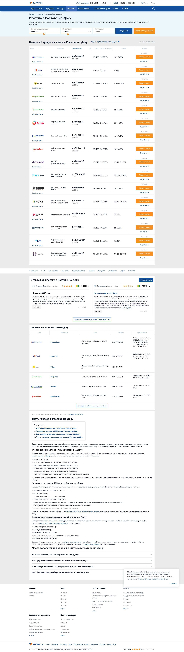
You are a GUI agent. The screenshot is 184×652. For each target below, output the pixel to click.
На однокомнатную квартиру (133, 593)
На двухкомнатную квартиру (133, 596)
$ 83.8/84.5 (94, 3)
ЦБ (117, 3)
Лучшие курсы (83, 3)
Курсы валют (37, 8)
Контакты (63, 644)
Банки (125, 8)
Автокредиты (84, 8)
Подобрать (124, 31)
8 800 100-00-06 (117, 342)
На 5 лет (63, 596)
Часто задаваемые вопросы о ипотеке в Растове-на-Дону (59, 437)
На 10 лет (64, 599)
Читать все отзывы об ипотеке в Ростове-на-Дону (92, 319)
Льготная (131, 271)
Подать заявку (144, 57)
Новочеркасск (66, 632)
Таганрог (64, 623)
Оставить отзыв (146, 280)
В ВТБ (43, 271)
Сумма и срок (77, 48)
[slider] (44, 34)
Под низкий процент (36, 593)
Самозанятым (97, 593)
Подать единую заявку (144, 31)
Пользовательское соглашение (86, 644)
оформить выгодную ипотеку (74, 542)
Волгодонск (65, 629)
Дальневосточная (35, 620)
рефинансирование (92, 544)
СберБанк (54, 377)
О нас (48, 644)
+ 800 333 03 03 (117, 356)
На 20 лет (64, 605)
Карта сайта (111, 644)
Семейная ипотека (35, 626)
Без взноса (65, 271)
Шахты (63, 626)
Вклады (60, 8)
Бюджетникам (34, 623)
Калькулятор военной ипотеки (102, 601)
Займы (116, 8)
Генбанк (53, 386)
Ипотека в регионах (67, 620)
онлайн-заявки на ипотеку (54, 521)
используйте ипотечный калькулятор (53, 523)
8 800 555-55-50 (117, 377)
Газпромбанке (93, 511)
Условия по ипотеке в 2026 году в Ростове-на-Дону (57, 431)
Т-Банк (53, 367)
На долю (126, 599)
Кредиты (50, 8)
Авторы (102, 644)
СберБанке (69, 511)
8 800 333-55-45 (117, 387)
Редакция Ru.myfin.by (75, 414)
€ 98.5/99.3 (103, 3)
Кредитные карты (102, 8)
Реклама (54, 644)
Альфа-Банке (83, 511)
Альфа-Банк (55, 396)
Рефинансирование (78, 271)
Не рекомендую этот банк (105, 293)
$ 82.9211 (123, 3)
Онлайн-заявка (97, 604)
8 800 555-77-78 (117, 367)
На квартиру (112, 271)
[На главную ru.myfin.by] (36, 644)
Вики (70, 644)
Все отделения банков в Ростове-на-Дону (92, 406)
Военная (92, 271)
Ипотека (71, 8)
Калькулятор (53, 271)
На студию (127, 602)
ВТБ (75, 511)
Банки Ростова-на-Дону (41, 456)
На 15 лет (64, 602)
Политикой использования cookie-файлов (153, 579)
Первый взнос (67, 29)
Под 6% (122, 271)
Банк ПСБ (54, 356)
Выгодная (101, 271)
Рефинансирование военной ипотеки (42, 629)
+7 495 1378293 (117, 396)
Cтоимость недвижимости (39, 29)
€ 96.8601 (131, 3)
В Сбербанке (33, 271)
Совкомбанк (55, 342)
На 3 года (64, 593)
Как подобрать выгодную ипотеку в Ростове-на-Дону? (58, 434)
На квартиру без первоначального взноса (104, 597)
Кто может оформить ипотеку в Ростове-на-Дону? (56, 428)
